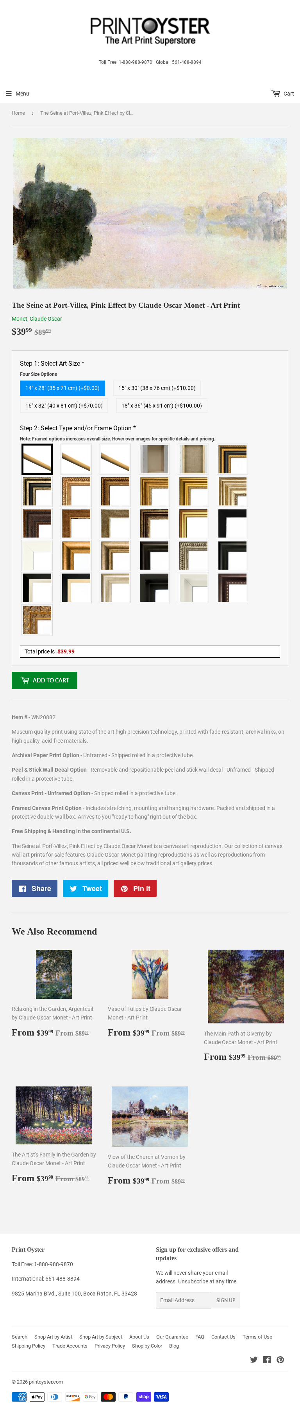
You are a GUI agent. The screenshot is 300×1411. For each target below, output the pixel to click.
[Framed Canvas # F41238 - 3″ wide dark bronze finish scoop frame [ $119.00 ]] (232, 588)
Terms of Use (257, 1337)
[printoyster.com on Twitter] (254, 1361)
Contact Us (223, 1337)
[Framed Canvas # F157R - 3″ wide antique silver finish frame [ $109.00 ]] (232, 491)
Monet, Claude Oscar (37, 319)
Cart (288, 93)
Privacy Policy (110, 1346)
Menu (22, 93)
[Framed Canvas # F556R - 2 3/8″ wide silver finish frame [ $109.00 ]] (193, 555)
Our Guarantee (172, 1337)
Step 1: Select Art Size (52, 368)
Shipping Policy (28, 1346)
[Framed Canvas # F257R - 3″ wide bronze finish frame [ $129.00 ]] (154, 491)
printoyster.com (46, 1382)
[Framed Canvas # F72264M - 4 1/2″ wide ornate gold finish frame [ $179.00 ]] (37, 620)
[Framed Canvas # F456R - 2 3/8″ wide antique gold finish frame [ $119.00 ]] (76, 491)
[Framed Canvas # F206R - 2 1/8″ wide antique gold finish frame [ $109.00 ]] (76, 523)
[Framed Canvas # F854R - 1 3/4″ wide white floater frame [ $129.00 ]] (193, 588)
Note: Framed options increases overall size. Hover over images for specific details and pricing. (117, 439)
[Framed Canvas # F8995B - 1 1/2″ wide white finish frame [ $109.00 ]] (37, 555)
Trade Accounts (70, 1346)
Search (19, 1337)
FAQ (199, 1337)
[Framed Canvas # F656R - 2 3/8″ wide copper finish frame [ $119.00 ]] (115, 491)
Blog (174, 1346)
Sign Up (225, 1300)
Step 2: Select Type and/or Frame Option (117, 433)
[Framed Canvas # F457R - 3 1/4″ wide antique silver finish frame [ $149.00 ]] (115, 555)
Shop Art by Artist (53, 1337)
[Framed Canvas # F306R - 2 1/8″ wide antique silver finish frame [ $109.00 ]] (115, 523)
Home (18, 113)
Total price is (50, 651)
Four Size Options (38, 374)
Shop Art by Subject (100, 1337)
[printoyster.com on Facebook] (267, 1361)
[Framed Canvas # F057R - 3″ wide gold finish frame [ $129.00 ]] (193, 491)
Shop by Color (147, 1346)
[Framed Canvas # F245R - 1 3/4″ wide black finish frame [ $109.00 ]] (232, 523)
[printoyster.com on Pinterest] (280, 1361)
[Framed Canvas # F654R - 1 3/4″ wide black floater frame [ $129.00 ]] (154, 588)
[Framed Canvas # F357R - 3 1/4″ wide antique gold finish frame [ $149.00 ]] (76, 555)
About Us (139, 1337)
